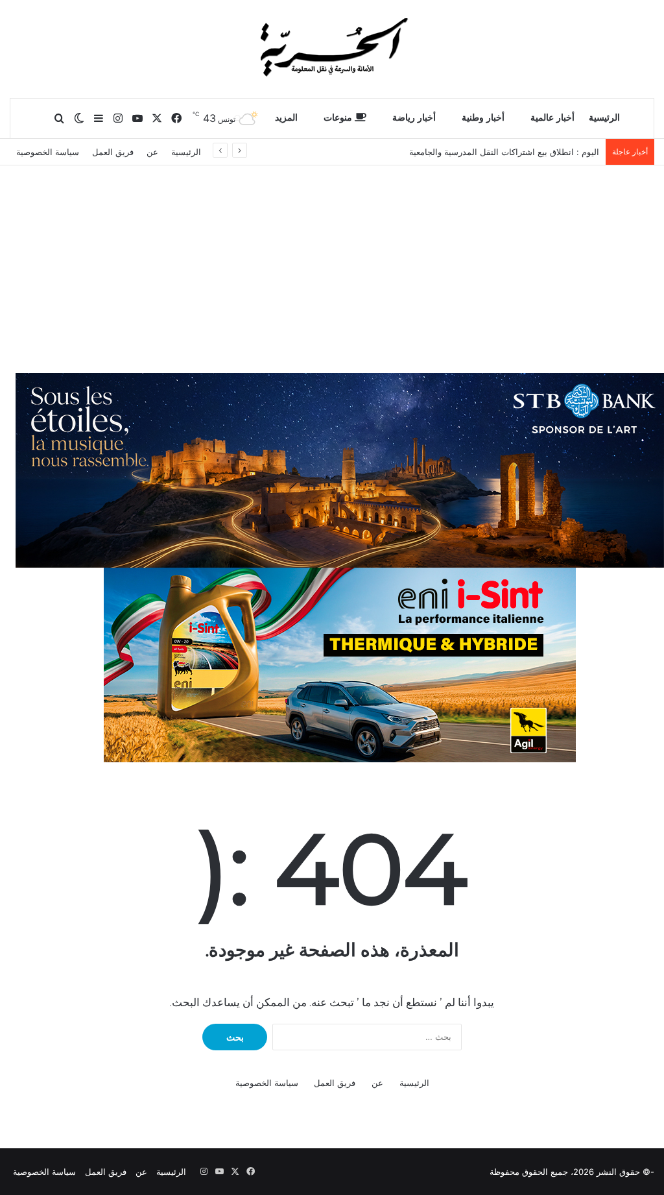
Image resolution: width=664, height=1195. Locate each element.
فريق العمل (113, 152)
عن (152, 152)
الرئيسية (604, 118)
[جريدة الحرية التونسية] (332, 48)
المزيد (286, 118)
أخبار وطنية (483, 118)
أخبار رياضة (414, 118)
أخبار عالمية (552, 118)
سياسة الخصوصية (47, 152)
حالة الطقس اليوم (566, 152)
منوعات (339, 118)
